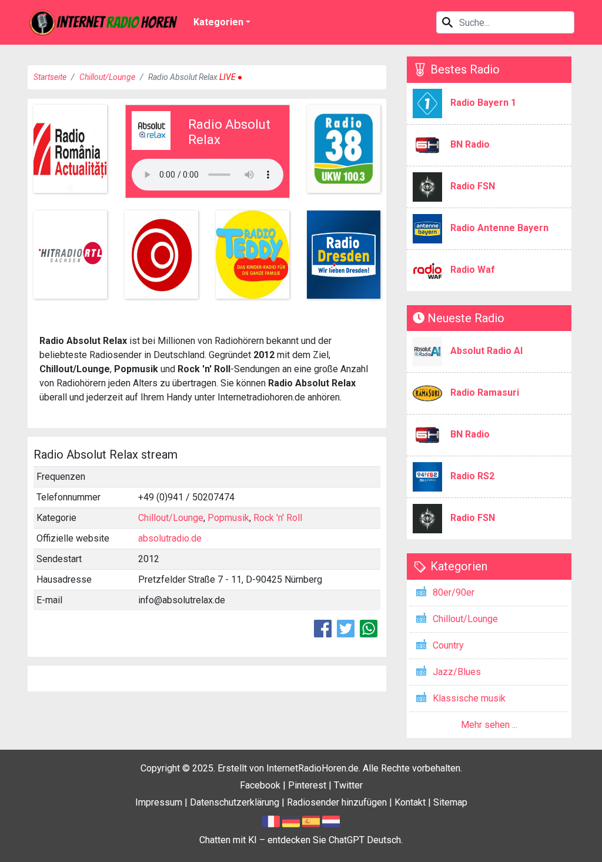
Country (448, 645)
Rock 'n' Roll (277, 517)
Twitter (348, 785)
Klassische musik (469, 698)
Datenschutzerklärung (234, 802)
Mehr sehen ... (489, 724)
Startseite (50, 77)
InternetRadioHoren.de (312, 768)
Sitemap (450, 802)
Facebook (260, 785)
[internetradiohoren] (103, 22)
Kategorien (218, 22)
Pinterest (307, 785)
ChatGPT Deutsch (365, 840)
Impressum (158, 802)
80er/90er (453, 592)
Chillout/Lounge (107, 77)
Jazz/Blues (457, 671)
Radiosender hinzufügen (337, 802)
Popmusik (228, 517)
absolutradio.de (170, 538)
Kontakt (410, 802)
